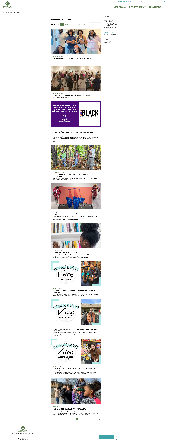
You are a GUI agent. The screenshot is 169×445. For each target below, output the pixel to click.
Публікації (55, 56)
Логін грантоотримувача (146, 1)
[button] (131, 2)
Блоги (54, 211)
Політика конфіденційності (152, 443)
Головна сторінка (5, 12)
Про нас (10, 12)
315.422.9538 (24, 436)
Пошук (165, 1)
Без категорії (56, 129)
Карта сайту (162, 443)
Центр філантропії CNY (156, 1)
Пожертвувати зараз (123, 1)
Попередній (56, 419)
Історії (54, 250)
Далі (97, 419)
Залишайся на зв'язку (106, 437)
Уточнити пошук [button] (95, 24)
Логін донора (137, 1)
